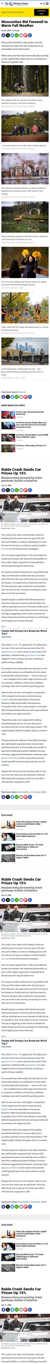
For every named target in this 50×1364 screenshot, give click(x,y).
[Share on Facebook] (3, 35)
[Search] (44, 3)
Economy (35, 792)
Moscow (22, 392)
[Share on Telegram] (12, 35)
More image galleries (13, 405)
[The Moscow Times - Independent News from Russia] (16, 3)
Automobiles (24, 792)
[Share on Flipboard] (25, 35)
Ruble (44, 792)
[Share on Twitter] (8, 35)
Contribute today (41, 12)
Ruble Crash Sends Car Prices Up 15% (21, 471)
